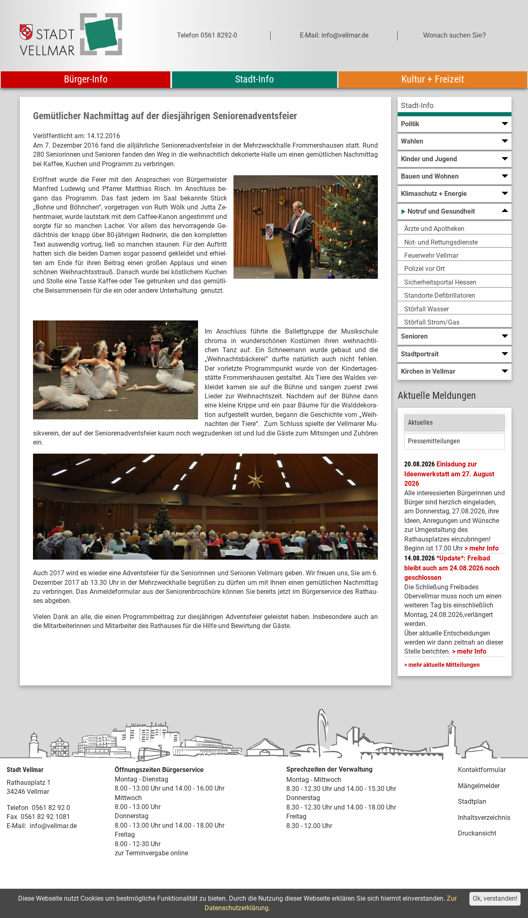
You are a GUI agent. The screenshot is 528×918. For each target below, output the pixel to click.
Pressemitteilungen (434, 441)
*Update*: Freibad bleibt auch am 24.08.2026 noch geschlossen (452, 567)
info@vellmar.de (53, 826)
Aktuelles (420, 422)
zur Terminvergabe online (151, 853)
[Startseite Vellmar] (80, 35)
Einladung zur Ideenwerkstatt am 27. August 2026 (449, 473)
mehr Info (484, 548)
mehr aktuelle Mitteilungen (444, 664)
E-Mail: (16, 826)
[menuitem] (455, 106)
